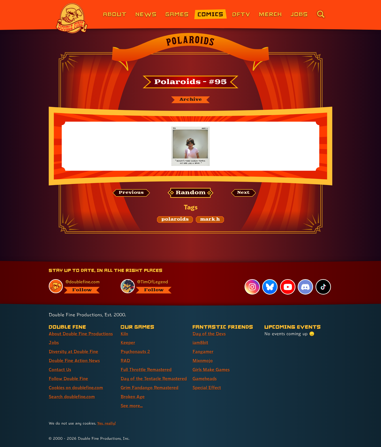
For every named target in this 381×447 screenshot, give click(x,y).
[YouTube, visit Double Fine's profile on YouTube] (287, 287)
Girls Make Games (211, 369)
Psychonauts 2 (135, 351)
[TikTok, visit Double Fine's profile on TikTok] (323, 287)
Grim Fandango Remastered (149, 387)
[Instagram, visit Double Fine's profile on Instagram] (252, 287)
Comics (211, 14)
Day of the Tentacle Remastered (154, 378)
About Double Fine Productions (81, 333)
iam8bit (200, 342)
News (146, 14)
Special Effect (206, 387)
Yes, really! (106, 423)
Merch (270, 14)
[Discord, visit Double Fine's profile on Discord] (305, 287)
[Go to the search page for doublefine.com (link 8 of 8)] (321, 14)
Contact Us (60, 369)
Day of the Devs (209, 333)
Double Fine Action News (74, 360)
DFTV (241, 14)
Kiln (124, 333)
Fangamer (202, 351)
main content (213, 262)
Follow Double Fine (68, 378)
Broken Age (133, 396)
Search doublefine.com (72, 396)
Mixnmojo (202, 360)
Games (177, 14)
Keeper (128, 342)
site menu (186, 262)
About (115, 14)
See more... (132, 405)
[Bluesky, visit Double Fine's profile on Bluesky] (270, 287)
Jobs (299, 14)
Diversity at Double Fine (73, 351)
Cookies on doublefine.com (76, 387)
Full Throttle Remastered (146, 369)
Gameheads (204, 378)
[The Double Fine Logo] (72, 18)
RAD (125, 360)
